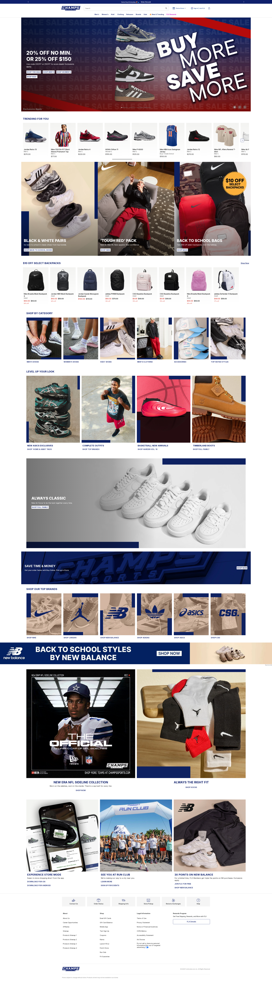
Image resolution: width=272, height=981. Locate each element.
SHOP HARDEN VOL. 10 (148, 449)
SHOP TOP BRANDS (90, 449)
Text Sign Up (104, 931)
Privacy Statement (143, 922)
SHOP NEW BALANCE (184, 888)
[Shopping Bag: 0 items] (209, 8)
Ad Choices (141, 939)
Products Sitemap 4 (70, 948)
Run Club (103, 952)
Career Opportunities (70, 922)
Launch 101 (103, 944)
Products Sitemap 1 (69, 935)
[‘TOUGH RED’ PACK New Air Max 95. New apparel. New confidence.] (136, 209)
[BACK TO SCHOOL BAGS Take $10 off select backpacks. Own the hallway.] (212, 209)
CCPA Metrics (142, 931)
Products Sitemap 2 (70, 939)
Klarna (102, 939)
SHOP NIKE (105, 250)
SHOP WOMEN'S (64, 72)
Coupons (103, 935)
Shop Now (245, 263)
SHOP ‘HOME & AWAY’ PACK (39, 449)
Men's (97, 14)
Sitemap (66, 931)
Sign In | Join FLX (199, 8)
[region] (136, 2)
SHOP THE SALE (34, 72)
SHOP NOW (242, 568)
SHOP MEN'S (48, 72)
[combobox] (126, 8)
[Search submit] (166, 8)
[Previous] (28, 2)
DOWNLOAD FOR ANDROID (39, 885)
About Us (66, 918)
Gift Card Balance (106, 922)
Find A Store (104, 948)
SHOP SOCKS (191, 787)
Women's (105, 14)
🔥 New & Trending (157, 14)
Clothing (120, 14)
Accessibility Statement (145, 935)
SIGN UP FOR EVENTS (110, 885)
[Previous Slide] (239, 107)
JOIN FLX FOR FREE (183, 884)
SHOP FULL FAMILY (201, 449)
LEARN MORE (106, 882)
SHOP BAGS (182, 250)
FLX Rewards (171, 14)
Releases (129, 14)
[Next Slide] (244, 107)
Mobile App (104, 927)
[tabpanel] (136, 141)
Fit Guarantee (104, 956)
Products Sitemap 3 (70, 944)
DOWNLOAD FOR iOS (36, 882)
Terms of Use (141, 918)
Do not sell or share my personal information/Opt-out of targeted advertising (148, 945)
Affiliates (66, 927)
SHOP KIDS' (32, 77)
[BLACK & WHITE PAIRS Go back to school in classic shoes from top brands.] (59, 209)
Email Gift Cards (105, 918)
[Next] (244, 2)
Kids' (113, 14)
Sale (145, 14)
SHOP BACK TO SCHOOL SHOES (38, 250)
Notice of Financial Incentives (147, 927)
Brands (138, 14)
